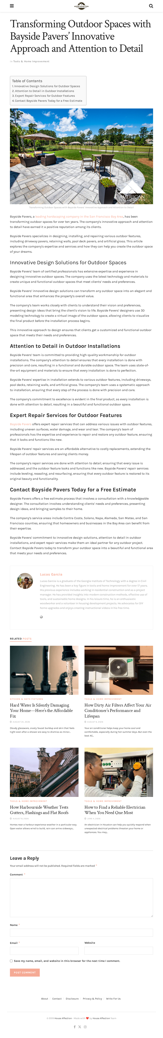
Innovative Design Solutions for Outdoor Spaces (47, 86)
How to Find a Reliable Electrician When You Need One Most (115, 810)
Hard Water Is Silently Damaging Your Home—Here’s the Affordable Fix (41, 710)
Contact (57, 998)
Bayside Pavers (20, 424)
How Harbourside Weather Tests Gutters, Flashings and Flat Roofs (39, 810)
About (44, 998)
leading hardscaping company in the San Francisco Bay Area (79, 216)
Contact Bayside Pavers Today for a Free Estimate (48, 101)
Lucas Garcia (51, 574)
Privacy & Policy (92, 998)
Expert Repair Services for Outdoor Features (45, 96)
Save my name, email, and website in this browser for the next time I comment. (67, 961)
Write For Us (113, 998)
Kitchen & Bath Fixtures (26, 699)
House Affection (63, 1018)
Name (15, 925)
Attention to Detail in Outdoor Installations (44, 91)
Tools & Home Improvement (31, 61)
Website (89, 942)
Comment (18, 874)
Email (15, 943)
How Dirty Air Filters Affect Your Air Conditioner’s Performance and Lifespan (117, 710)
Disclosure (72, 998)
